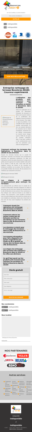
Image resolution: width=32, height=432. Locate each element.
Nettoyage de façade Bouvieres (21, 389)
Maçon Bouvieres (14, 393)
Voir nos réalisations (16, 76)
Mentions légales (16, 429)
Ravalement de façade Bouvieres (14, 388)
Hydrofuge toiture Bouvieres (7, 390)
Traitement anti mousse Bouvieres (7, 384)
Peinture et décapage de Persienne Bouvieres (29, 390)
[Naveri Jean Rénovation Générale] (11, 5)
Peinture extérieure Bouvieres (21, 383)
